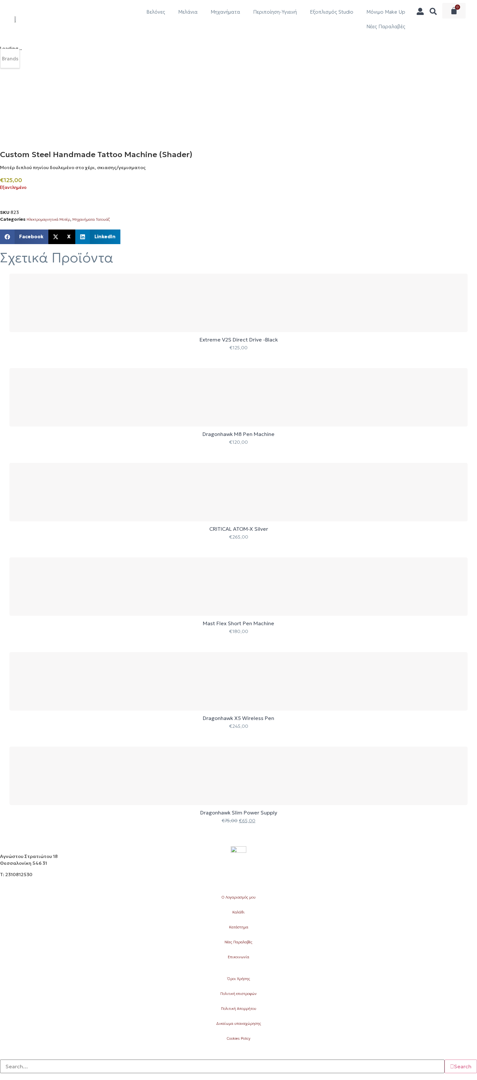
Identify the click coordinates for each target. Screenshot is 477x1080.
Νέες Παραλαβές (385, 26)
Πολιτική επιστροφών (238, 993)
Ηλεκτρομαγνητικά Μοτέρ (48, 219)
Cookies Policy (238, 1038)
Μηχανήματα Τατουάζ (91, 219)
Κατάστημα (238, 927)
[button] (24, 237)
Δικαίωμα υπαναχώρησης (238, 1023)
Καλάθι (238, 912)
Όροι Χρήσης (238, 978)
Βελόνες (155, 12)
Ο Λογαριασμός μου (238, 897)
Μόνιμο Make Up (385, 12)
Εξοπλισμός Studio (331, 12)
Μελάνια (188, 12)
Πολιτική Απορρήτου (238, 1008)
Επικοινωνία (238, 957)
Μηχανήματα (225, 12)
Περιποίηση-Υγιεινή (275, 12)
